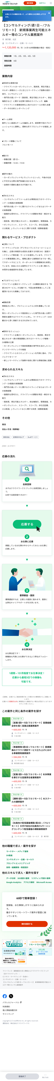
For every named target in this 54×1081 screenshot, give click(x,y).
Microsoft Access (44, 882)
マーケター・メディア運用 (17, 851)
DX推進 (9, 855)
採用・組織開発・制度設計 (17, 867)
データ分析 (10, 878)
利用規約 (6, 1006)
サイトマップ (8, 1014)
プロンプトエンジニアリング (18, 863)
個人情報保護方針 (10, 1010)
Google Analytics (13, 882)
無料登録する (27, 924)
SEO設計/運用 (23, 878)
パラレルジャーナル (11, 1002)
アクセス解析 (28, 882)
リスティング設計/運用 (40, 878)
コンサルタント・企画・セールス (20, 859)
